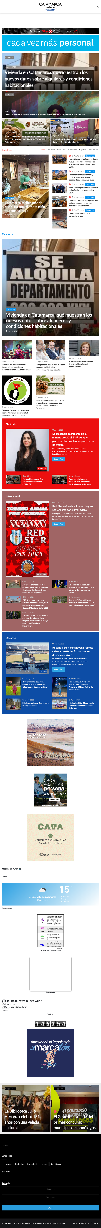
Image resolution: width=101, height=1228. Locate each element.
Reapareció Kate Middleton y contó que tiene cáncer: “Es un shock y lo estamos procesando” (82, 602)
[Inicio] (50, 7)
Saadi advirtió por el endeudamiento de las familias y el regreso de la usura (83, 190)
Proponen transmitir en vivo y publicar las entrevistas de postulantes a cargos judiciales (81, 177)
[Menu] (3, 8)
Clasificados (84, 1223)
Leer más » (58, 459)
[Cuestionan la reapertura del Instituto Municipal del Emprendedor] (84, 348)
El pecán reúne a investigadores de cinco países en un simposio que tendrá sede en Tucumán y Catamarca (26, 139)
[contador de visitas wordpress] (50, 1026)
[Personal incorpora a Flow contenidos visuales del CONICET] (13, 479)
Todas (42, 150)
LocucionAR (60, 1223)
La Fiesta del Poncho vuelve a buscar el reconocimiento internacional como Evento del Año (45, 114)
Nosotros (6, 1171)
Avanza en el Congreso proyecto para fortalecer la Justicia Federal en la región (80, 481)
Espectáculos (93, 150)
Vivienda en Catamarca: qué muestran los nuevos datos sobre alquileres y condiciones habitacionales (49, 78)
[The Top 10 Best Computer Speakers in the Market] (59, 159)
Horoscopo (59, 948)
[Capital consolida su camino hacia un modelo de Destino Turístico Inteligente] (74, 132)
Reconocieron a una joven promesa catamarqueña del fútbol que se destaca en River (72, 651)
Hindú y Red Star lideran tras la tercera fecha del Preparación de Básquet (81, 705)
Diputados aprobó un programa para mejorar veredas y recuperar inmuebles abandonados (83, 203)
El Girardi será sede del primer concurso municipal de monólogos (75, 1122)
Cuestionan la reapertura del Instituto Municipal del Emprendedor (81, 364)
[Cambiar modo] (97, 8)
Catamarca (51, 150)
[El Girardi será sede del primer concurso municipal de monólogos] (75, 1108)
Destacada (9, 57)
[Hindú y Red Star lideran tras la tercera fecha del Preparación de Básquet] (59, 704)
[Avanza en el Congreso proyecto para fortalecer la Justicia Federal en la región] (59, 479)
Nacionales (61, 150)
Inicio (75, 1223)
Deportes (82, 150)
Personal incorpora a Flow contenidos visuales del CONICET (32, 481)
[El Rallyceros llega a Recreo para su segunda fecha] (13, 704)
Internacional (72, 150)
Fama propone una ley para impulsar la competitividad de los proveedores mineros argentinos (50, 367)
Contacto (6, 1183)
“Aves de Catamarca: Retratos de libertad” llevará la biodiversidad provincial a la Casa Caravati (15, 412)
